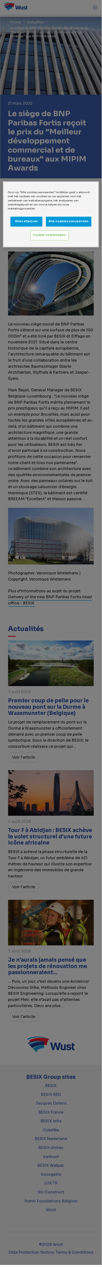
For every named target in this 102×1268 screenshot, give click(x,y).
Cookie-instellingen (49, 235)
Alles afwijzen (26, 221)
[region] (51, 214)
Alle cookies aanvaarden (69, 221)
